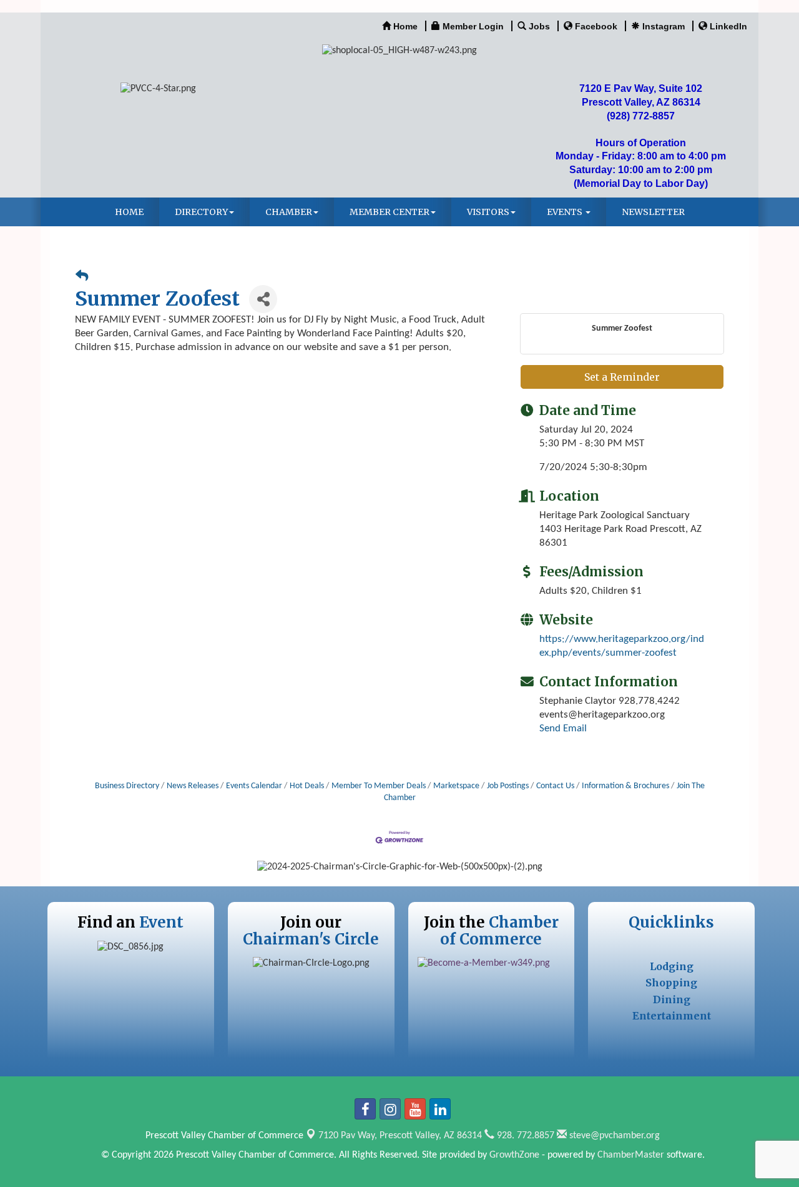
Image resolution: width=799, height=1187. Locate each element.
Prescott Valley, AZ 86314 (400, 1136)
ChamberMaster (630, 1155)
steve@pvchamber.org (613, 1136)
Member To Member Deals (378, 786)
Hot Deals (307, 786)
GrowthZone (514, 1155)
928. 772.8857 (524, 1136)
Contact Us (555, 786)
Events (565, 212)
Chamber (288, 212)
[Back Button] (82, 277)
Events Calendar (254, 786)
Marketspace (456, 786)
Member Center (389, 212)
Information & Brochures (625, 786)
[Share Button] (263, 299)
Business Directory (127, 786)
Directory (201, 212)
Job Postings (508, 786)
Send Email (563, 728)
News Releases (192, 786)
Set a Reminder (622, 377)
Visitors (488, 212)
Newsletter (653, 212)
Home (129, 212)
